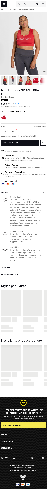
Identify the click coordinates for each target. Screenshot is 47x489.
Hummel (4, 435)
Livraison (9, 149)
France (7, 458)
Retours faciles (11, 165)
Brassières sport (26, 10)
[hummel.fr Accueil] (4, 4)
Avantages (5, 193)
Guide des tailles (40, 126)
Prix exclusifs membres (15, 172)
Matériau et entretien (9, 275)
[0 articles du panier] (37, 4)
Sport (13, 10)
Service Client (7, 441)
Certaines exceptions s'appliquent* (15, 416)
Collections (6, 448)
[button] (25, 4)
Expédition (9, 156)
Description (5, 268)
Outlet (4, 10)
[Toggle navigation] (19, 4)
